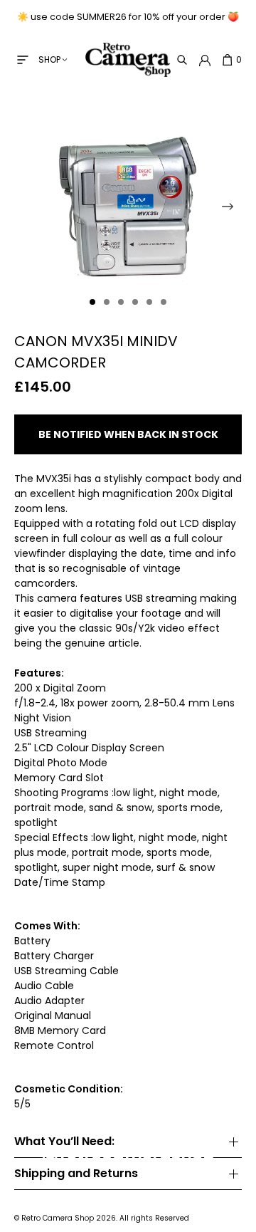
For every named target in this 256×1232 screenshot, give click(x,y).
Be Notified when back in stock (128, 434)
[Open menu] (22, 59)
